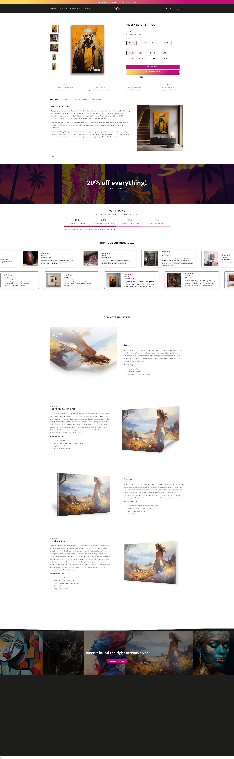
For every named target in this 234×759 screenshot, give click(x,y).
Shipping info (155, 699)
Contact (119, 689)
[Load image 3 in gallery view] (54, 47)
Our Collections (88, 686)
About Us (120, 692)
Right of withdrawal (157, 696)
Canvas (154, 43)
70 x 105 (142, 59)
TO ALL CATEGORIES (117, 661)
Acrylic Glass (166, 43)
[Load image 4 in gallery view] (54, 57)
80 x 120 (152, 59)
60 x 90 (131, 59)
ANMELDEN (111, 720)
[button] (63, 8)
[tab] (54, 99)
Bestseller (87, 689)
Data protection (156, 689)
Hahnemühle (143, 43)
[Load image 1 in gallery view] (54, 29)
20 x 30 (131, 53)
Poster (131, 43)
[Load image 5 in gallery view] (54, 66)
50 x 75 (152, 53)
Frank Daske (131, 22)
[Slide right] (54, 73)
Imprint (153, 686)
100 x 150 (163, 59)
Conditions (154, 692)
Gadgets (86, 696)
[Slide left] (54, 22)
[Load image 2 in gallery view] (54, 38)
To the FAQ (117, 609)
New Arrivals (87, 692)
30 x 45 (141, 53)
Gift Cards (86, 699)
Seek (118, 686)
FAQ (118, 696)
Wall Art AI (56, 753)
